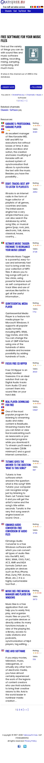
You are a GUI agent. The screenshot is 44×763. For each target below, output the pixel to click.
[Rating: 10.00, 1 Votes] (37, 593)
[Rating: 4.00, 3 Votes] (37, 366)
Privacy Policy (31, 741)
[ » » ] (25, 100)
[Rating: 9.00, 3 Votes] (37, 306)
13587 (35, 410)
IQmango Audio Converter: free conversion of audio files (16, 529)
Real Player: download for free (17, 403)
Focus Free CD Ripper (16, 363)
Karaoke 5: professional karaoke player (18, 125)
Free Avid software (15, 651)
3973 (35, 599)
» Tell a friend (36, 87)
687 (34, 470)
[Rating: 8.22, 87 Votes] (37, 404)
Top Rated (22, 10)
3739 (35, 533)
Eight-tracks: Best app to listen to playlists (17, 185)
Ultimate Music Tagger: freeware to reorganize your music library (18, 247)
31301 (35, 132)
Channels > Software (9, 109)
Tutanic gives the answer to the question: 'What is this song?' (18, 465)
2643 (35, 371)
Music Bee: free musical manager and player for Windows (18, 594)
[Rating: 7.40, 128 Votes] (37, 126)
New (29, 10)
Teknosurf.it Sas (30, 735)
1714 (34, 312)
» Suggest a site (7, 87)
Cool (15, 10)
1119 (34, 659)
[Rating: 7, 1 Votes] (37, 186)
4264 (35, 192)
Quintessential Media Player (17, 305)
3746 (35, 252)
